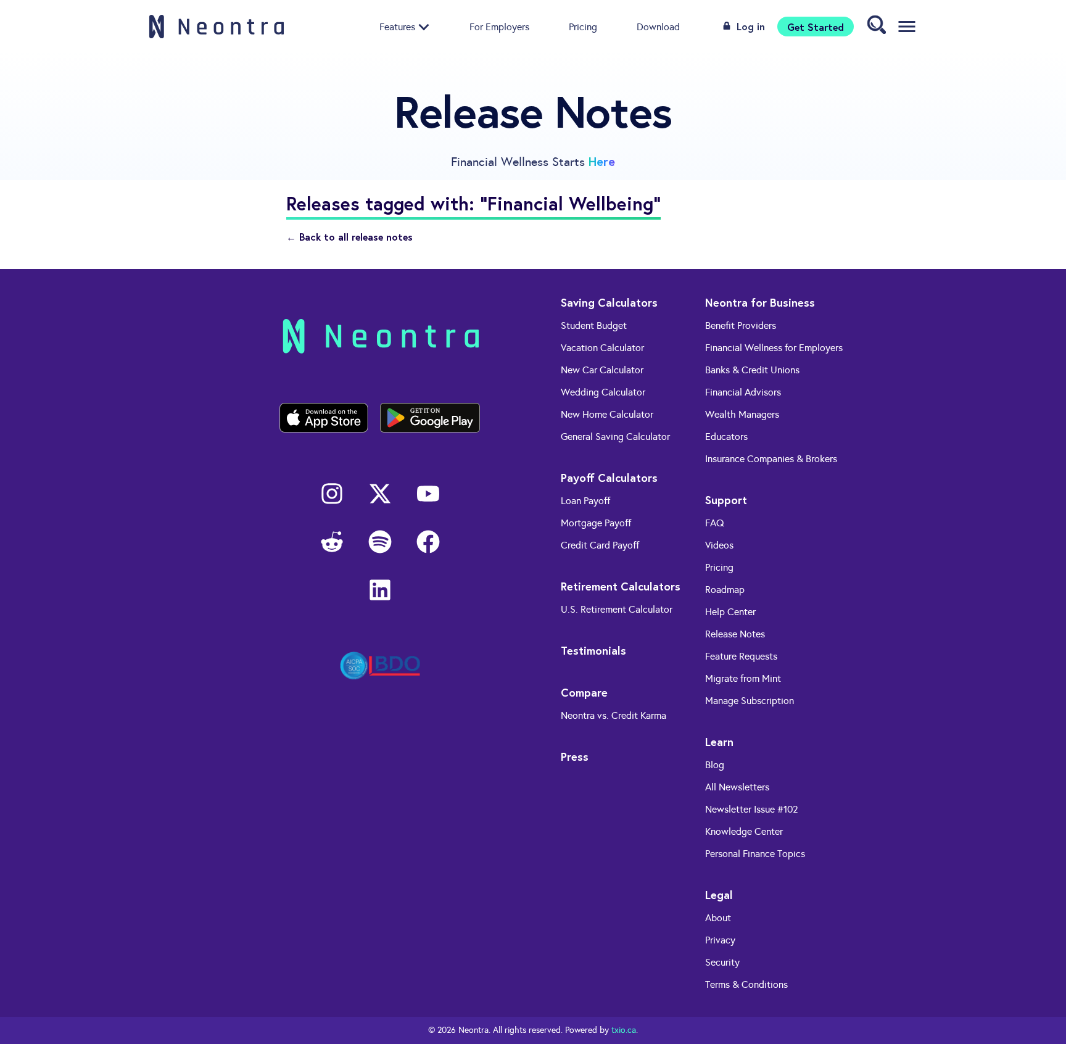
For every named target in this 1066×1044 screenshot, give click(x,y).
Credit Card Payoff (600, 545)
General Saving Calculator (615, 436)
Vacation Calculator (602, 348)
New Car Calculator (602, 370)
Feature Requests (741, 656)
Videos (719, 545)
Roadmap (725, 589)
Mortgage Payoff (596, 523)
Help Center (730, 612)
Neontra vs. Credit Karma (613, 715)
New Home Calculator (607, 414)
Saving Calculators (609, 302)
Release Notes (735, 634)
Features (397, 26)
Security (722, 962)
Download (658, 26)
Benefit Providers (740, 325)
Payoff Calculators (609, 477)
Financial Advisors (743, 392)
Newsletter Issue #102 (751, 809)
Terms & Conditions (746, 984)
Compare (584, 692)
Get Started (815, 26)
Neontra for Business (760, 302)
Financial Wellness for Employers (774, 348)
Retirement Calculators (620, 586)
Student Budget (594, 325)
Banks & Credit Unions (752, 370)
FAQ (714, 523)
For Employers (499, 26)
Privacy (720, 940)
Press (575, 756)
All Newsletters (737, 787)
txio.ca (623, 1030)
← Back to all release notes (349, 236)
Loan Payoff (585, 501)
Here (602, 161)
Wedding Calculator (603, 392)
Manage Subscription (749, 700)
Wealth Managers (742, 414)
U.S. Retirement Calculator (616, 609)
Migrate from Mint (743, 678)
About (718, 918)
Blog (714, 765)
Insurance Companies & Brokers (771, 459)
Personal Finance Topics (755, 854)
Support (726, 499)
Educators (726, 436)
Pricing (583, 26)
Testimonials (593, 650)
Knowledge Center (744, 831)
